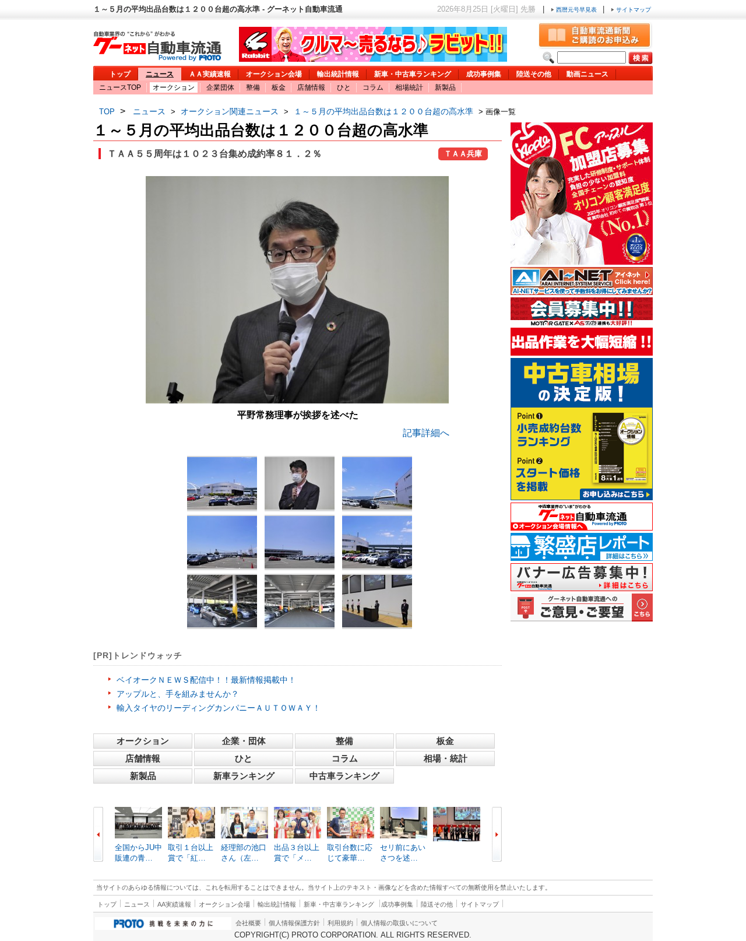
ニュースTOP (120, 87)
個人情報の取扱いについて (399, 922)
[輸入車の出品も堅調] (377, 542)
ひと (344, 87)
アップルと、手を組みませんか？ (178, 693)
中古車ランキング (344, 776)
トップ (120, 74)
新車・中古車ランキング (412, 74)
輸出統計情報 (338, 74)
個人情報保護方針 (294, 922)
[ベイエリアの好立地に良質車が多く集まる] (377, 483)
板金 (279, 87)
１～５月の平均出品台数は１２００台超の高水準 (383, 111)
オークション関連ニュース (230, 111)
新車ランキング (244, 776)
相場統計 (409, 87)
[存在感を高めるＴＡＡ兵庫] (222, 483)
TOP (107, 111)
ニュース (160, 74)
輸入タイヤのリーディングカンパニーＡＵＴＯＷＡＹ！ (219, 707)
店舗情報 (311, 87)
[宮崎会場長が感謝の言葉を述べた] (300, 483)
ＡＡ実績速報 (210, 74)
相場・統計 (445, 758)
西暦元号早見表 (576, 9)
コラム (373, 87)
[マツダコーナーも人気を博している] (222, 601)
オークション (174, 87)
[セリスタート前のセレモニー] (377, 601)
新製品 (445, 87)
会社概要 (248, 922)
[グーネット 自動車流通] (157, 58)
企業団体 (220, 87)
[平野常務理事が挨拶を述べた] (297, 400)
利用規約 (340, 922)
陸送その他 (533, 74)
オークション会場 (274, 74)
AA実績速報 (174, 904)
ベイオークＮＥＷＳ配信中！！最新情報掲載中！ (206, 679)
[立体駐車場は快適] (300, 601)
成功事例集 (483, 74)
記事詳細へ (426, 433)
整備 (253, 87)
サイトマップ (632, 9)
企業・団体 (244, 741)
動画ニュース (587, 74)
